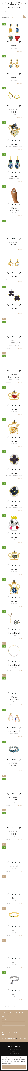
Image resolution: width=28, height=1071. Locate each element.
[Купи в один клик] (14, 42)
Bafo (25, 1038)
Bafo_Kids (12, 1038)
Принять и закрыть (14, 1067)
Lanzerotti (14, 866)
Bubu (14, 898)
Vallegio (6, 1038)
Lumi (14, 930)
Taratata (14, 46)
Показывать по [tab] (5, 17)
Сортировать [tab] (5, 15)
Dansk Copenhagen (14, 209)
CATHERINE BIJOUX (14, 111)
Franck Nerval (14, 633)
